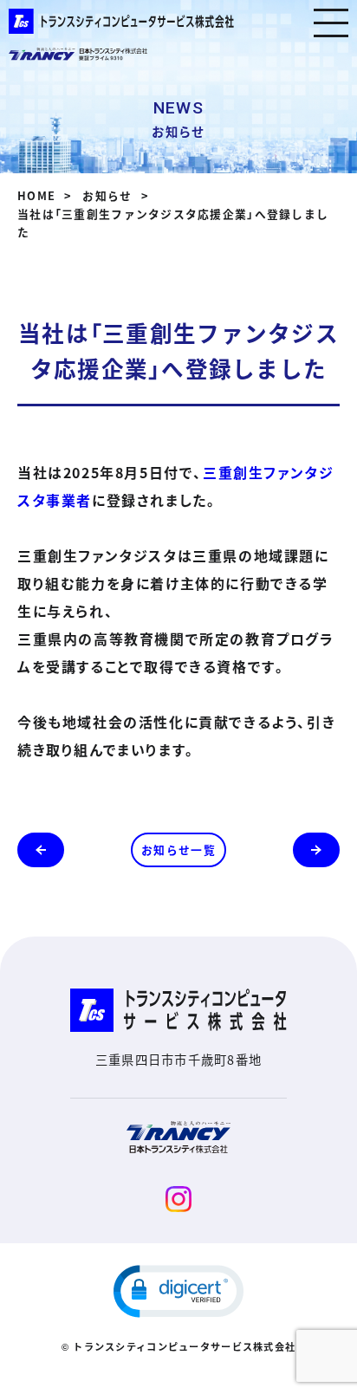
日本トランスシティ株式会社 (78, 54)
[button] (178, 1291)
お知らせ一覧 (178, 849)
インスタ (178, 1199)
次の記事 (316, 850)
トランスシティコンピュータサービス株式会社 (121, 21)
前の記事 (40, 850)
